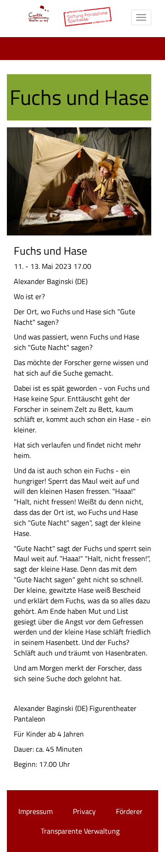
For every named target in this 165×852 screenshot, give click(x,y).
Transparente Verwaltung (80, 830)
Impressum (35, 811)
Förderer (129, 811)
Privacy (84, 811)
